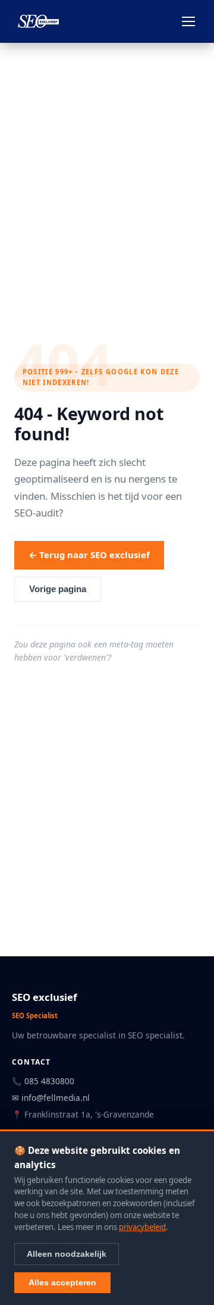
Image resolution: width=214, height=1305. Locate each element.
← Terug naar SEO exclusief (89, 555)
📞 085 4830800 (43, 1081)
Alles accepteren (62, 1282)
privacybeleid (142, 1227)
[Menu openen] (188, 21)
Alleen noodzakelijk (66, 1254)
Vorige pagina (57, 589)
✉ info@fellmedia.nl (51, 1097)
